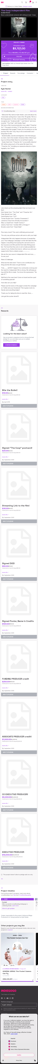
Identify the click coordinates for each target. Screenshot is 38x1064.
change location (27, 6)
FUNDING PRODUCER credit (15, 678)
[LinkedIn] (12, 998)
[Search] (22, 2)
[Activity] (29, 2)
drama (3, 104)
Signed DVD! (8, 563)
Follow (19, 56)
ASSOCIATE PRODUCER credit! (17, 736)
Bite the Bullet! (9, 390)
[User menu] (33, 2)
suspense (15, 104)
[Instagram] (10, 998)
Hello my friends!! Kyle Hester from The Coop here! (17, 64)
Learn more (15, 905)
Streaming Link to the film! (15, 505)
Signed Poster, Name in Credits (18, 621)
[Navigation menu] (36, 2)
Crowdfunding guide (25, 895)
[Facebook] (2, 998)
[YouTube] (7, 998)
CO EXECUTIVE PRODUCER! (15, 794)
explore (10, 930)
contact (10, 91)
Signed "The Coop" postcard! (17, 448)
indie (9, 104)
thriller (22, 104)
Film (3, 97)
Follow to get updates (8, 908)
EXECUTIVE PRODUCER (13, 852)
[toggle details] (33, 980)
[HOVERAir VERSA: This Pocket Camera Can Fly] (17, 949)
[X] (4, 998)
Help (14, 895)
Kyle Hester (6, 12)
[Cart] (26, 2)
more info (4, 91)
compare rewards (11, 345)
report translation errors (9, 1010)
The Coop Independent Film (15, 10)
